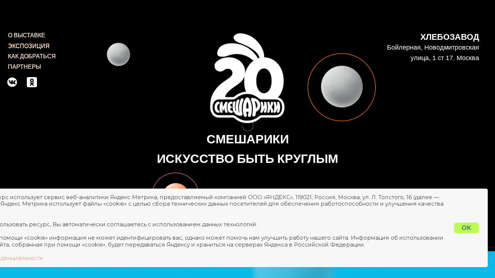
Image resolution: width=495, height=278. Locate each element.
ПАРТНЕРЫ (24, 67)
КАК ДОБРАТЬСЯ (32, 56)
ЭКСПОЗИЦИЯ (29, 46)
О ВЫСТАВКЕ (26, 35)
